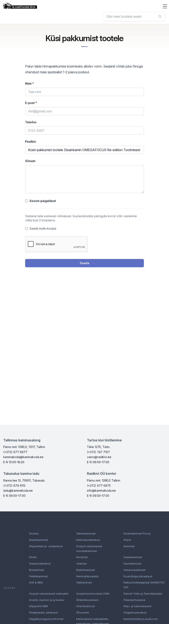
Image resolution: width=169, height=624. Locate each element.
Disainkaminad (38, 539)
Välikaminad (84, 582)
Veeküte (81, 563)
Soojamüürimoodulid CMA (92, 593)
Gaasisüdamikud (39, 563)
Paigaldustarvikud (134, 612)
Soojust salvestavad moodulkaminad (89, 549)
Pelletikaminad (38, 576)
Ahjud (127, 539)
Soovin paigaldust (42, 201)
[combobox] (134, 16)
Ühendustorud (85, 606)
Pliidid (32, 557)
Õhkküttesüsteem (87, 600)
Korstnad (82, 557)
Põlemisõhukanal (134, 600)
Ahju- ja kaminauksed (137, 606)
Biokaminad (36, 570)
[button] (165, 6)
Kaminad (129, 546)
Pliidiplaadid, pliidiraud (43, 612)
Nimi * (29, 83)
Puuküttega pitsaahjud (137, 576)
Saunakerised (132, 563)
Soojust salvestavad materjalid (48, 593)
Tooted (9, 588)
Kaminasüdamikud (88, 539)
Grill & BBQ (36, 582)
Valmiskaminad (85, 533)
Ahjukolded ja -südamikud (46, 546)
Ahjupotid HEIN (38, 606)
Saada (84, 263)
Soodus (34, 533)
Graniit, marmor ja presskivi (46, 600)
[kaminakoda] (20, 5)
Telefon (30, 122)
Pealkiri (30, 141)
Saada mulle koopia (42, 228)
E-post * (31, 103)
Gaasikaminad (132, 557)
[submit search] (160, 16)
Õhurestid (82, 612)
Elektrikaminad (85, 570)
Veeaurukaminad (134, 570)
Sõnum (30, 161)
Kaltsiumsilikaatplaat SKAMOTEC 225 (144, 585)
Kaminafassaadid (87, 576)
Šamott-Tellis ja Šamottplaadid (142, 593)
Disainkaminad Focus (137, 533)
